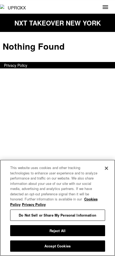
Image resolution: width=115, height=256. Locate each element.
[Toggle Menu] (105, 7)
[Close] (106, 168)
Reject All (57, 230)
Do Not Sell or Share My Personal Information (57, 215)
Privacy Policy (15, 65)
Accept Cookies (57, 245)
